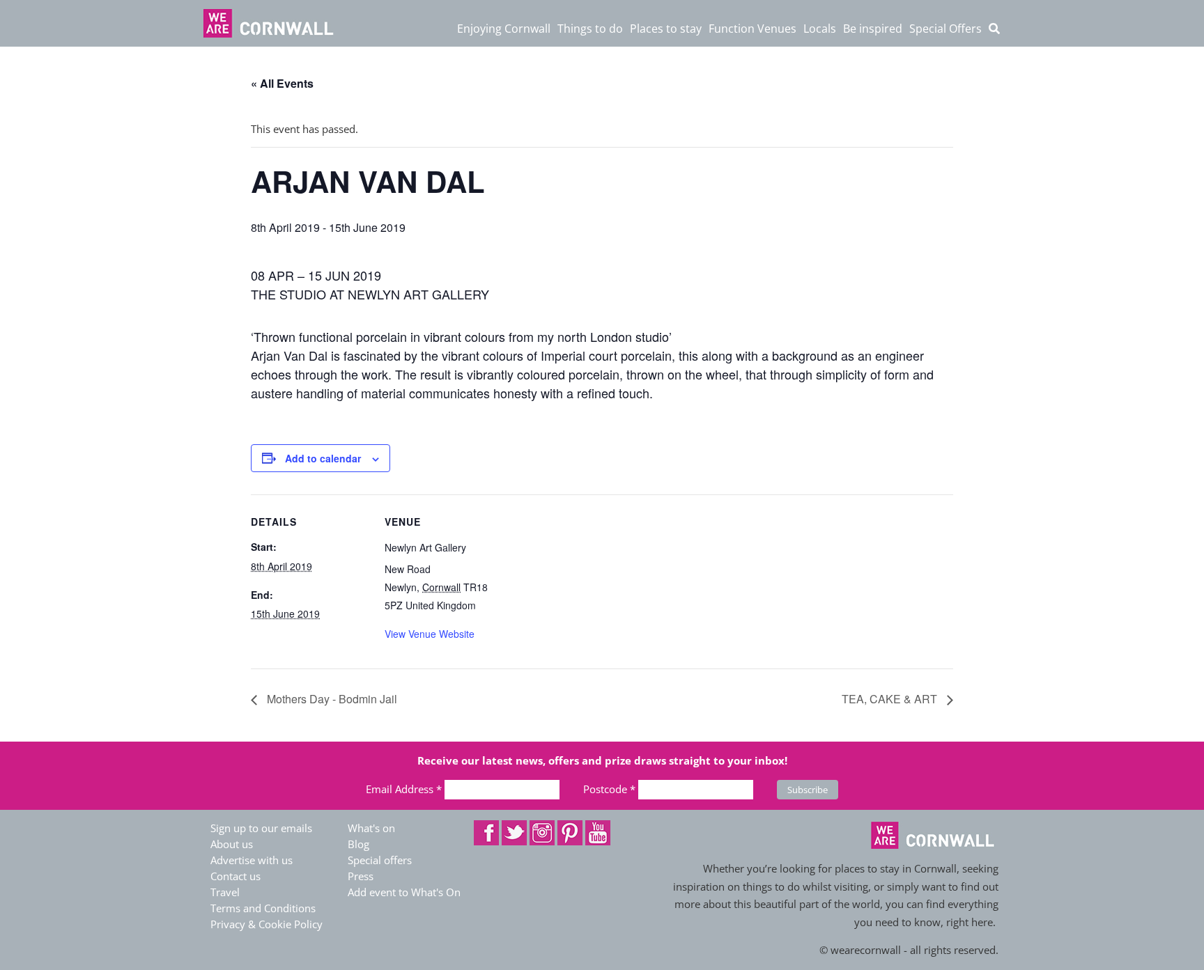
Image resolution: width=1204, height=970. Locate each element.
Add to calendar (323, 458)
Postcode (609, 789)
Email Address (404, 789)
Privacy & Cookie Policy (266, 924)
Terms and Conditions (263, 908)
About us (231, 844)
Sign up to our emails (261, 828)
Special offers (380, 860)
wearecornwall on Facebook (486, 832)
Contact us (235, 876)
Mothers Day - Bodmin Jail (330, 699)
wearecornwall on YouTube (597, 832)
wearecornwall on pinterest (569, 832)
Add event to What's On (404, 892)
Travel (225, 892)
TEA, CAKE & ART (891, 699)
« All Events (282, 83)
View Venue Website (429, 634)
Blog (358, 844)
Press (360, 876)
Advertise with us (251, 860)
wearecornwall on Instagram (542, 832)
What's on (371, 828)
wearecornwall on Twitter (514, 832)
